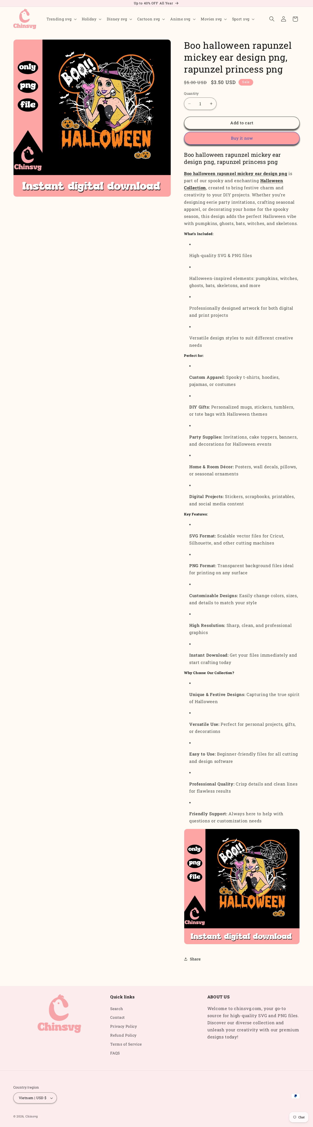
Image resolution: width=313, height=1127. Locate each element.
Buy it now (242, 138)
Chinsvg (31, 1116)
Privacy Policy (123, 1026)
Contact (117, 1017)
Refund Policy (123, 1035)
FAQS (115, 1053)
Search (116, 1008)
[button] (61, 19)
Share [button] (195, 958)
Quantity (191, 93)
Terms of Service (126, 1044)
